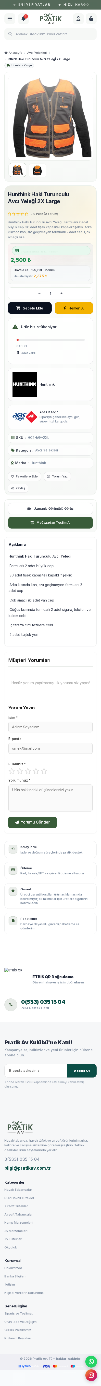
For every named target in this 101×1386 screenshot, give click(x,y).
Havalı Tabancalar (18, 1189)
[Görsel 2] (37, 170)
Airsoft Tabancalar (18, 1214)
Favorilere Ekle (27, 476)
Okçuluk (10, 1247)
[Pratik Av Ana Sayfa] (50, 1127)
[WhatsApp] (91, 1361)
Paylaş (20, 488)
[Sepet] (91, 18)
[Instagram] (91, 1376)
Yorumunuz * (19, 780)
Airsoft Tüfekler (16, 1206)
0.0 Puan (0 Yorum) (44, 214)
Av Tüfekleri (13, 1239)
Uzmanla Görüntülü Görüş (54, 508)
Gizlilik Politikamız (17, 1330)
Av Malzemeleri (15, 1231)
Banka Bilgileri (14, 1276)
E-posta (15, 739)
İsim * (13, 718)
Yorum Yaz (60, 476)
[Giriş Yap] (78, 18)
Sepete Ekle (33, 308)
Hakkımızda (13, 1268)
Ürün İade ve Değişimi (20, 1322)
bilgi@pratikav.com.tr (27, 1168)
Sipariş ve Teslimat (18, 1313)
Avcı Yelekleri (37, 53)
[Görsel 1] (17, 170)
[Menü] (9, 18)
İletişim (9, 1284)
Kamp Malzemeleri (18, 1222)
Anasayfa (15, 53)
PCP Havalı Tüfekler (19, 1198)
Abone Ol (81, 1071)
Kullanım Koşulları (17, 1338)
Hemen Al (77, 308)
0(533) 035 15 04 (21, 1159)
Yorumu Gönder (35, 822)
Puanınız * (17, 764)
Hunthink (38, 463)
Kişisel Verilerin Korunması (24, 1293)
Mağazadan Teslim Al (54, 522)
